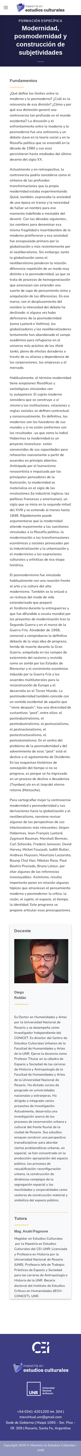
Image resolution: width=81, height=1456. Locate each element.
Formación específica (40, 21)
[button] (5, 7)
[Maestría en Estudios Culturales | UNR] (40, 7)
